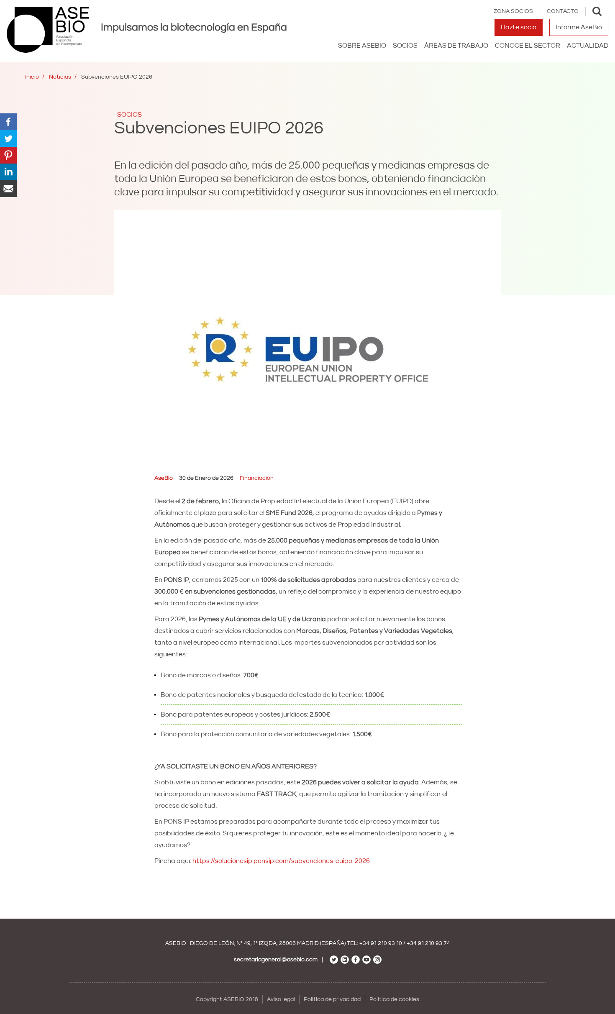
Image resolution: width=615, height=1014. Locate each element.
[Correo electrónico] (8, 188)
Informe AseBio (579, 27)
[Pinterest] (8, 155)
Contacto (563, 11)
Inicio (32, 77)
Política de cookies (394, 999)
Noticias (60, 77)
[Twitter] (8, 138)
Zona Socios (513, 11)
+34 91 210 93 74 (428, 943)
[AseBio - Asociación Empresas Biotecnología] (48, 30)
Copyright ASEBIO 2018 (227, 999)
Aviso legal (281, 999)
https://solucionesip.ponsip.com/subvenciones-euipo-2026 (281, 861)
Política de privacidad (332, 999)
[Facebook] (8, 121)
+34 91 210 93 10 (380, 943)
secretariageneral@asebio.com (276, 960)
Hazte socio (518, 27)
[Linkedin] (8, 171)
